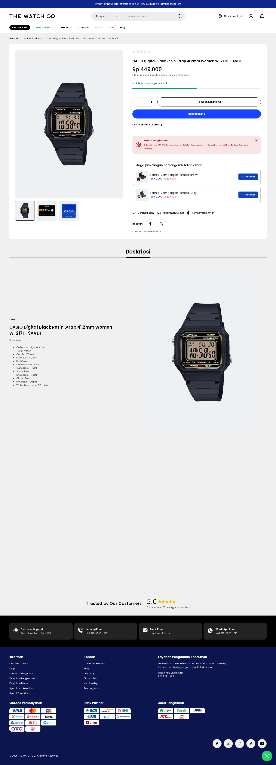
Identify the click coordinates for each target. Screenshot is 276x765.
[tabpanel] (138, 352)
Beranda (14, 38)
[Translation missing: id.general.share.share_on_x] (161, 223)
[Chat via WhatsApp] (267, 756)
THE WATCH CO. (27, 755)
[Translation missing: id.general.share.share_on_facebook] (150, 223)
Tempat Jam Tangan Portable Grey (173, 193)
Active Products (33, 38)
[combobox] (138, 16)
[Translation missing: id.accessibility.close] (256, 140)
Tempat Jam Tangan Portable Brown (174, 175)
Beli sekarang (196, 113)
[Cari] (179, 16)
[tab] (138, 253)
